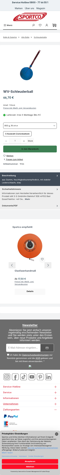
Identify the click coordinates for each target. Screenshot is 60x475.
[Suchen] (33, 25)
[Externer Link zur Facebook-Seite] (15, 377)
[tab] (30, 179)
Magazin (40, 8)
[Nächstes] (47, 265)
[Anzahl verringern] (6, 141)
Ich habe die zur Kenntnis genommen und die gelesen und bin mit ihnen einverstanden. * (30, 358)
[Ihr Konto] (46, 25)
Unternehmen (10, 404)
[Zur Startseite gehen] (30, 17)
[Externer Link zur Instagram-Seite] (7, 377)
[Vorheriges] (12, 265)
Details (30, 291)
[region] (30, 65)
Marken (19, 8)
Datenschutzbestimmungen (35, 355)
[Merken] (42, 260)
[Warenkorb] (54, 25)
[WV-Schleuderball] (30, 65)
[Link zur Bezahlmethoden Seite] (10, 416)
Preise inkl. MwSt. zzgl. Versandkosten (19, 108)
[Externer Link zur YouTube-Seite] (32, 377)
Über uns (29, 8)
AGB (38, 358)
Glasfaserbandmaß (25, 270)
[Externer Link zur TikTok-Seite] (24, 377)
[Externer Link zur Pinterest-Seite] (40, 377)
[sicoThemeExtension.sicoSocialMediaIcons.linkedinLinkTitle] (48, 377)
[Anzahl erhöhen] (24, 141)
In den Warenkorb (30, 149)
